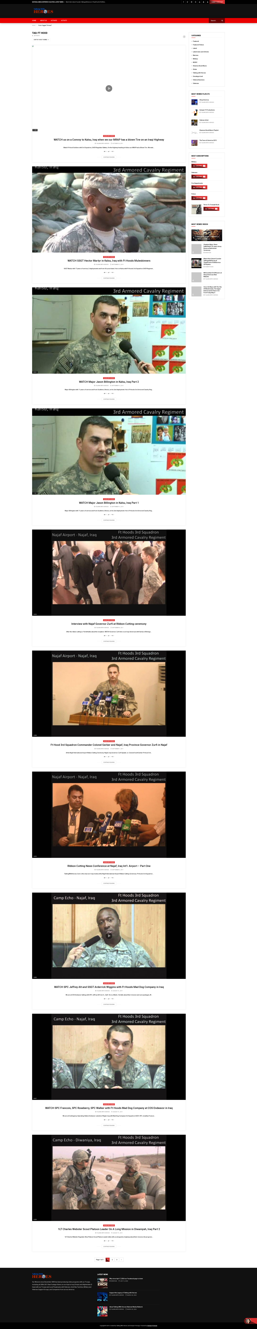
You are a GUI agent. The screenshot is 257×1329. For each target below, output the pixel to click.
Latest (195, 48)
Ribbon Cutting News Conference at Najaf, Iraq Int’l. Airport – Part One (108, 865)
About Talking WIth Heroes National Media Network (126, 1307)
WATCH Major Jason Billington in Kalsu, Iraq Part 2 (109, 381)
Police (193, 194)
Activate (54, 20)
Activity (64, 20)
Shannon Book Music (200, 66)
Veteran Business (198, 80)
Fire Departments (197, 183)
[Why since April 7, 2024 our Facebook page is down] (102, 1283)
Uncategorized (198, 76)
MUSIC (195, 62)
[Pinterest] (195, 2)
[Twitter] (187, 2)
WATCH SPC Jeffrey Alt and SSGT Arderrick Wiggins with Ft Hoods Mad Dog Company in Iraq (109, 986)
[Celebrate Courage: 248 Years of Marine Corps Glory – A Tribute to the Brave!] (206, 235)
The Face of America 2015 (208, 140)
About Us (43, 20)
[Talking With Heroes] (43, 11)
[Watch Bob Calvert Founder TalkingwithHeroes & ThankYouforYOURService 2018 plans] (196, 263)
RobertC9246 (209, 266)
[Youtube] (199, 2)
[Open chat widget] (250, 1321)
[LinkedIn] (191, 2)
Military (195, 59)
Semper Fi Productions (207, 110)
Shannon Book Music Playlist (208, 130)
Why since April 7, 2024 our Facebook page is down (126, 1278)
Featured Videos (198, 45)
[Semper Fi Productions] (194, 112)
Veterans (196, 83)
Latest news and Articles (201, 52)
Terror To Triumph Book (211, 204)
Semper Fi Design (152, 1325)
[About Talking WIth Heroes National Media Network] (102, 1311)
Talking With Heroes (102, 143)
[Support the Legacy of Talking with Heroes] (102, 1297)
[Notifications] (203, 2)
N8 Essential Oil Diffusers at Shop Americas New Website (212, 274)
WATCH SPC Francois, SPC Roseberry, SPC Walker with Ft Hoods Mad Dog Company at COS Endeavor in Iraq (109, 1108)
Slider (195, 69)
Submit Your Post (217, 2)
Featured (196, 41)
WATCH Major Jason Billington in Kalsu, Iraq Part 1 (109, 502)
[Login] (207, 2)
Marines (195, 55)
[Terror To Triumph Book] (196, 209)
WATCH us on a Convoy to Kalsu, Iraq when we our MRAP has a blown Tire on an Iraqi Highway (109, 139)
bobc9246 (208, 252)
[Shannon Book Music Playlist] (194, 133)
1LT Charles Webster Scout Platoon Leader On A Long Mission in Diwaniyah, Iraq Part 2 (109, 1229)
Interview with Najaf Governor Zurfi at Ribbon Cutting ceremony (108, 623)
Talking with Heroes (109, 136)
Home (34, 20)
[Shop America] (194, 102)
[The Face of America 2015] (194, 143)
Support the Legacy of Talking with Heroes (123, 1293)
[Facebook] (183, 2)
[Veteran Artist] (194, 123)
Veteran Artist (203, 120)
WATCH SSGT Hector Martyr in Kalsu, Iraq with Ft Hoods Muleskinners (109, 260)
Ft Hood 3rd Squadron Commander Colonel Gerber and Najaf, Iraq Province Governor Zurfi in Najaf (109, 744)
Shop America (204, 100)
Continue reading (109, 157)
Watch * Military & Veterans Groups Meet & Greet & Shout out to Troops (85, 2)
